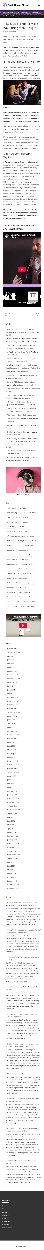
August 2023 (12, 716)
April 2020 (11, 828)
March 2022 (11, 750)
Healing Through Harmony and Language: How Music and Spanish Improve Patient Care (23, 366)
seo (26, 587)
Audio (23, 513)
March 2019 (11, 873)
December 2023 (13, 701)
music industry (12, 559)
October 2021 (12, 769)
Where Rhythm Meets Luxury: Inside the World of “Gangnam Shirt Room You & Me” (22, 340)
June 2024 (11, 690)
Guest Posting (11, 527)
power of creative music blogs (17, 578)
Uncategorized (11, 31)
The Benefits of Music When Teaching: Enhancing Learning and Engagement (21, 409)
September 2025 (13, 652)
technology (28, 597)
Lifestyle (4, 1212)
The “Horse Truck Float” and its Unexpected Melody (23, 390)
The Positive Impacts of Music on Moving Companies (22, 420)
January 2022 (12, 757)
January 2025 (12, 671)
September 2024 (13, 678)
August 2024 (12, 682)
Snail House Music (20, 1246)
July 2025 (10, 656)
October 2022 (12, 738)
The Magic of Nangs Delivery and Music (22, 415)
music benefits (28, 545)
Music (4, 1218)
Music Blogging (23, 550)
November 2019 (13, 847)
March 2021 (11, 787)
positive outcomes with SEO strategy (19, 573)
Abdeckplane (11, 508)
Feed (9, 897)
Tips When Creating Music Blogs (24, 601)
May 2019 (11, 870)
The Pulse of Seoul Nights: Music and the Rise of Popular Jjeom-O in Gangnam (22, 346)
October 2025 (12, 649)
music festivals (25, 555)
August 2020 (12, 813)
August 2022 (12, 742)
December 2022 (13, 735)
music (18, 545)
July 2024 (10, 686)
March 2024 (11, 693)
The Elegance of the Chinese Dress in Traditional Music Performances (20, 396)
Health (4, 1206)
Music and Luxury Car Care (17, 372)
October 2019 (12, 851)
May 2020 (11, 825)
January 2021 (12, 795)
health (22, 527)
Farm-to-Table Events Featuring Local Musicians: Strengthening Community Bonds (22, 383)
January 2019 (12, 881)
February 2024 (12, 697)
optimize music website (15, 569)
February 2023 (12, 731)
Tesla (8, 601)
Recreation (10, 587)
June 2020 (11, 821)
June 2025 (11, 660)
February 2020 (12, 836)
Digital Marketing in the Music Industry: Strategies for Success (21, 433)
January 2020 (12, 840)
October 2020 (12, 806)
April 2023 (11, 723)
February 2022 (12, 753)
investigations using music (27, 541)
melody (9, 545)
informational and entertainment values (20, 536)
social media (11, 592)
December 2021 (13, 761)
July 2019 (10, 862)
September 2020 (13, 810)
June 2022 (11, 746)
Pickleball (29, 569)
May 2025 (11, 663)
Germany (26, 522)
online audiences (12, 564)
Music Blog (10, 550)
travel (15, 606)
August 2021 (12, 776)
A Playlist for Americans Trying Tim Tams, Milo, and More (22, 353)
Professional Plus (12, 583)
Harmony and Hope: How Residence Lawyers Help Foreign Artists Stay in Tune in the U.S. (22, 332)
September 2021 (13, 772)
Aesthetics (22, 508)
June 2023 (11, 720)
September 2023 (13, 712)
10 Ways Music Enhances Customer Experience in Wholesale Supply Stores (20, 403)
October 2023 (12, 709)
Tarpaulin (18, 597)
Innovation (10, 541)
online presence (27, 564)
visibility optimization (28, 606)
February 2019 (12, 877)
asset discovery (12, 513)
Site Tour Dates (23, 495)
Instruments (6, 1209)
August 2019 (12, 858)
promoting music (27, 583)
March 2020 (11, 832)
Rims (19, 587)
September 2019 (13, 855)
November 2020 (13, 802)
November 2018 (13, 888)
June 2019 (11, 866)
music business (12, 555)
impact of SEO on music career (17, 531)
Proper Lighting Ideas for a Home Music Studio (21, 426)
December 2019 (13, 843)
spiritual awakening (25, 592)
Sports (9, 597)
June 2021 (11, 780)
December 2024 (13, 675)
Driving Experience (13, 522)
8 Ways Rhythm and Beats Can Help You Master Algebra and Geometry (22, 376)
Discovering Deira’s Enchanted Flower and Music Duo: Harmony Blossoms (22, 458)
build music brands (13, 517)
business (26, 517)
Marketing (5, 1215)
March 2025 (11, 667)
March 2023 (11, 727)
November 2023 (13, 705)
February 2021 (12, 791)
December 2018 (13, 885)
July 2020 (10, 817)
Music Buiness (6, 1221)
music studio (24, 559)
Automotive (32, 513)
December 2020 (13, 798)
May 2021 (11, 783)
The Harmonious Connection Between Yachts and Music (21, 452)
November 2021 (13, 765)
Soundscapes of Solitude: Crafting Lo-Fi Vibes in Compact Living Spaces (21, 359)
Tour (8, 606)
